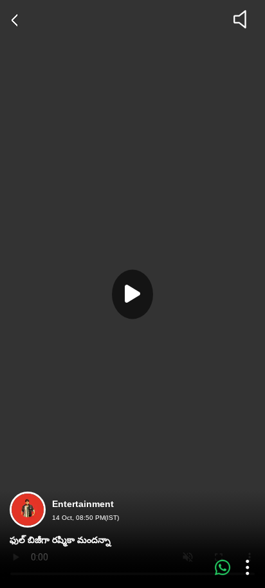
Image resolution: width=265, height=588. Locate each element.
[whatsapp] (222, 567)
